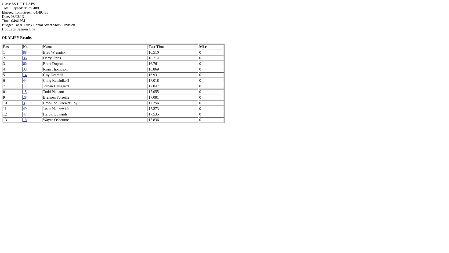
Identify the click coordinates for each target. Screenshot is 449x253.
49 (25, 109)
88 (25, 52)
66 (25, 64)
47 (25, 114)
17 (25, 86)
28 (25, 97)
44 (25, 80)
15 (25, 92)
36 (25, 58)
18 (25, 120)
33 (25, 69)
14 (25, 75)
